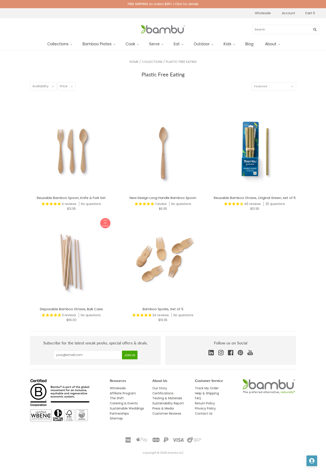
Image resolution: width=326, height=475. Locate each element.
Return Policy (205, 403)
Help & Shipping (207, 393)
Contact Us (203, 413)
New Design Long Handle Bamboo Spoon (163, 197)
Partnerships (119, 413)
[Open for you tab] (311, 460)
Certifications (162, 393)
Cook (130, 44)
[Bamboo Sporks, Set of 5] (163, 261)
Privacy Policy (205, 408)
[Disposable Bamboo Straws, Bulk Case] (71, 261)
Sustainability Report (168, 403)
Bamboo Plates (97, 44)
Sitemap (116, 418)
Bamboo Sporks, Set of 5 (163, 309)
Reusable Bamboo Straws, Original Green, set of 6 (255, 197)
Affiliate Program (123, 393)
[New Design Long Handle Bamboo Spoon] (163, 150)
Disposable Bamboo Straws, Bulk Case (71, 309)
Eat (177, 44)
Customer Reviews (166, 413)
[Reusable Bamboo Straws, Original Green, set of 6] (254, 150)
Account (288, 13)
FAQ (198, 398)
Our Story (159, 388)
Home (134, 62)
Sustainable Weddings (127, 408)
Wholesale (263, 13)
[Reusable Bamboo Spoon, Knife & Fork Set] (71, 150)
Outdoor (202, 44)
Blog (249, 44)
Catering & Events (124, 403)
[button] (52, 204)
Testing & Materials (167, 398)
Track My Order (207, 388)
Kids (227, 44)
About (270, 44)
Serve (154, 44)
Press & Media (163, 408)
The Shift (117, 398)
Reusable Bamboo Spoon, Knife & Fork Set (71, 197)
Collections (58, 44)
